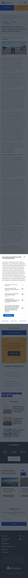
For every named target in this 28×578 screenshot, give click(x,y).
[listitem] (14, 285)
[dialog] (14, 289)
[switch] (22, 289)
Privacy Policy (22, 321)
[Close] (24, 257)
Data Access (14, 321)
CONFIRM (9, 315)
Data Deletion (5, 321)
